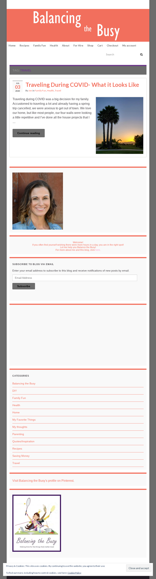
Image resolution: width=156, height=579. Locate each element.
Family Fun (39, 45)
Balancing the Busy (23, 383)
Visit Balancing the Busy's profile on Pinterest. (43, 480)
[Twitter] (30, 4)
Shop (90, 45)
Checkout (112, 45)
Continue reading (28, 133)
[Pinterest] (12, 4)
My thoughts (19, 426)
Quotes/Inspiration (23, 441)
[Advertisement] (78, 336)
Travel (58, 90)
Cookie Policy (74, 572)
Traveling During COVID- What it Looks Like (82, 84)
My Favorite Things (24, 419)
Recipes (24, 45)
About (65, 45)
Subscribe (23, 286)
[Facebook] (17, 4)
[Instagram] (23, 4)
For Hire (78, 45)
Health (54, 45)
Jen (30, 90)
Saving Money (20, 455)
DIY (14, 390)
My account (129, 45)
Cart (100, 45)
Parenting (18, 434)
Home (12, 45)
